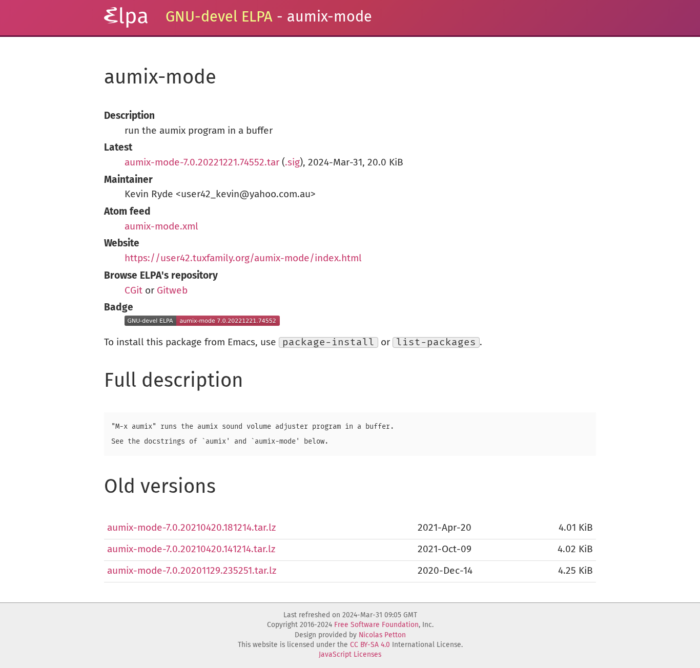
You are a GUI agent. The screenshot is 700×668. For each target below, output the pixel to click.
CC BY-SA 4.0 (370, 645)
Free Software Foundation (376, 625)
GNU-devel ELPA (219, 17)
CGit (133, 291)
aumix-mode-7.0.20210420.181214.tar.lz (191, 528)
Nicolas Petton (382, 635)
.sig (292, 163)
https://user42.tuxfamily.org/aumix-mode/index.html (243, 258)
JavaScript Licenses (350, 654)
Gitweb (172, 291)
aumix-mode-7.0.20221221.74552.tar (202, 163)
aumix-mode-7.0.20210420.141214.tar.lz (191, 549)
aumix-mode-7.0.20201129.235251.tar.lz (191, 571)
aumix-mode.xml (161, 227)
